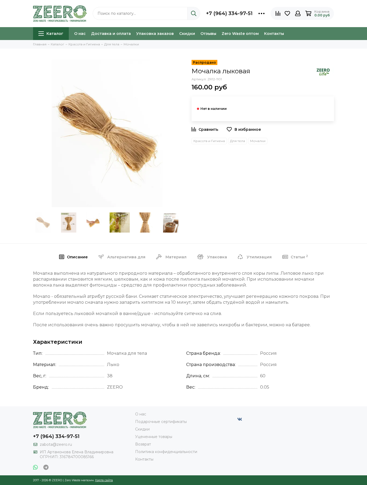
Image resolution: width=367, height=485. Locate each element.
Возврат (143, 444)
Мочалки (257, 141)
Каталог (54, 33)
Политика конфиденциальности (166, 451)
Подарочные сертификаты (161, 421)
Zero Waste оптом (240, 33)
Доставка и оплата (111, 33)
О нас (80, 33)
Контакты (274, 33)
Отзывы (208, 33)
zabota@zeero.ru (56, 444)
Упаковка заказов (155, 33)
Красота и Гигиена (209, 141)
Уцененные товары (153, 436)
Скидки (187, 33)
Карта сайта (104, 480)
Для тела (237, 141)
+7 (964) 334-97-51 (229, 13)
